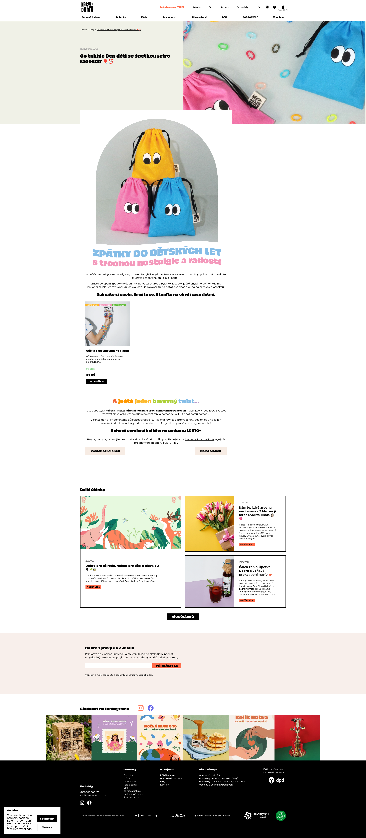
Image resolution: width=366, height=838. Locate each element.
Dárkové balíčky (132, 791)
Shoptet (226, 815)
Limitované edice (133, 794)
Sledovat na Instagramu (104, 708)
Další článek (210, 451)
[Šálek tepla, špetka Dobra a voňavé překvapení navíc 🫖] (209, 581)
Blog (210, 6)
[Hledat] (259, 7)
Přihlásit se (167, 665)
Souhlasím (47, 818)
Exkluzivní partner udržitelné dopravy (273, 771)
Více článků (183, 616)
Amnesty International (199, 439)
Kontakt (164, 784)
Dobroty (128, 775)
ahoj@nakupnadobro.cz (93, 795)
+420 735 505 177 (89, 792)
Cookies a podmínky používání (216, 784)
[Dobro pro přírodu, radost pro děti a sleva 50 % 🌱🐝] (130, 522)
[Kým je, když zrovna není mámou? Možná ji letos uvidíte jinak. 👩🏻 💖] (209, 523)
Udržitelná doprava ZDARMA (172, 6)
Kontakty (224, 6)
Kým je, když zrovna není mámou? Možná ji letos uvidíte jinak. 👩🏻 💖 (257, 512)
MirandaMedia (210, 815)
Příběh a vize (167, 775)
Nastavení (47, 827)
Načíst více (93, 586)
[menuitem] (91, 17)
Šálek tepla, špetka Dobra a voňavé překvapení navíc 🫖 (255, 570)
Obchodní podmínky (210, 775)
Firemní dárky (242, 6)
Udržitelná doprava (171, 778)
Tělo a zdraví (131, 784)
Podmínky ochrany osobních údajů (218, 778)
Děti (126, 787)
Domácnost (130, 781)
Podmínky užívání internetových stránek (222, 781)
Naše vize (196, 6)
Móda (127, 778)
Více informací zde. (19, 828)
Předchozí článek (105, 451)
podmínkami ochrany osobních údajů (134, 675)
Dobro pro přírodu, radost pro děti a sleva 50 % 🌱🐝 (122, 567)
